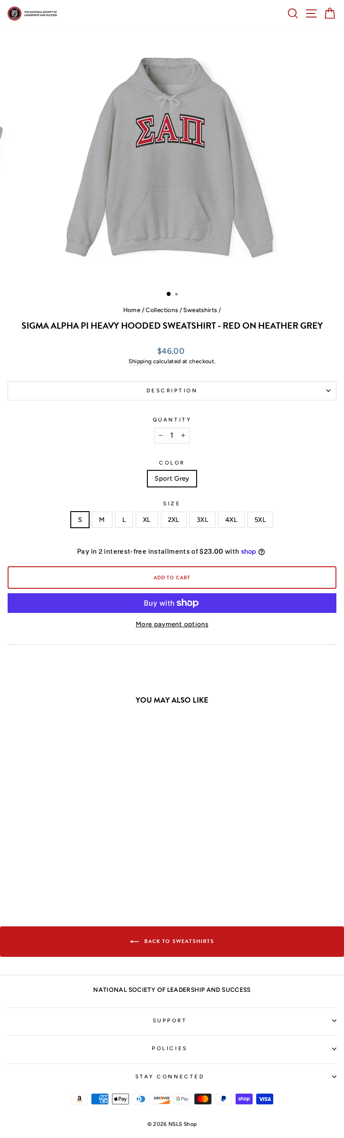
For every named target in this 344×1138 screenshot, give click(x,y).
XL (147, 520)
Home (131, 309)
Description (172, 390)
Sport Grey (172, 478)
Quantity (172, 420)
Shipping (140, 361)
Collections (162, 309)
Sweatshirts (200, 309)
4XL (231, 520)
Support (170, 1020)
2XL (174, 520)
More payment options (172, 624)
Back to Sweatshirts (178, 941)
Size (172, 503)
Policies (169, 1048)
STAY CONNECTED (169, 1076)
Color (172, 463)
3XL (202, 520)
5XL (260, 520)
